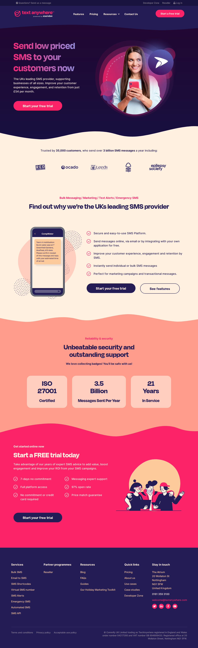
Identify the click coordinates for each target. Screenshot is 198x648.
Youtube (174, 606)
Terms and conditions (22, 632)
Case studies (132, 589)
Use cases (130, 583)
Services (17, 564)
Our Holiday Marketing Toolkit (97, 589)
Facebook (168, 606)
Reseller (166, 3)
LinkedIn (161, 606)
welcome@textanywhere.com (169, 599)
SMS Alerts (17, 595)
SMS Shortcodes (21, 583)
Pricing (94, 14)
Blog (83, 572)
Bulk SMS (16, 572)
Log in (178, 3)
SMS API (16, 613)
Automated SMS (20, 607)
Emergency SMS (20, 601)
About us (129, 578)
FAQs (83, 578)
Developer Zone (151, 3)
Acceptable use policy (65, 632)
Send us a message (41, 3)
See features (160, 288)
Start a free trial (170, 13)
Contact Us (131, 14)
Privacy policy (43, 632)
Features (78, 14)
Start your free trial (38, 105)
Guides (84, 583)
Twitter (154, 606)
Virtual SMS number (23, 589)
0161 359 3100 (160, 594)
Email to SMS (18, 578)
